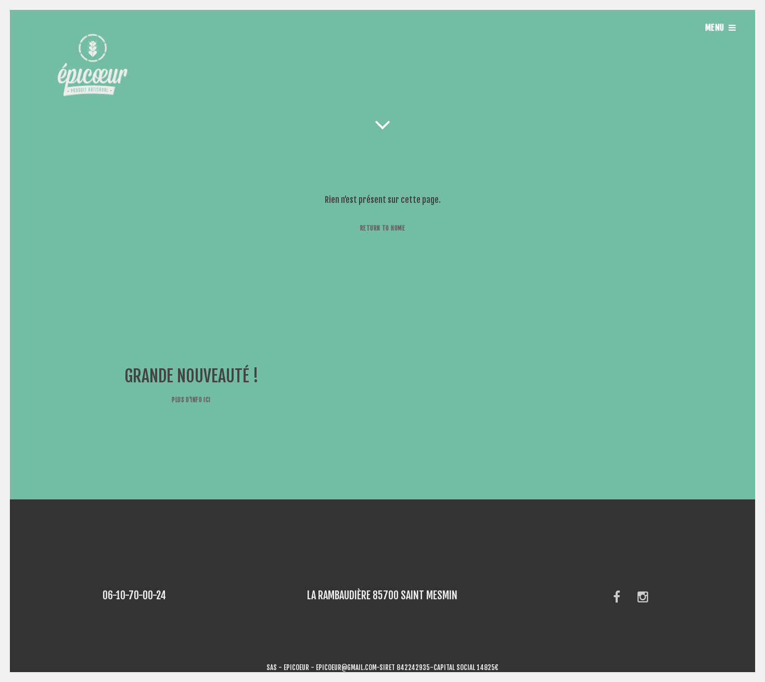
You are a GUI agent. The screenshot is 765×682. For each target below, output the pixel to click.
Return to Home (382, 228)
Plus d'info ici (191, 400)
